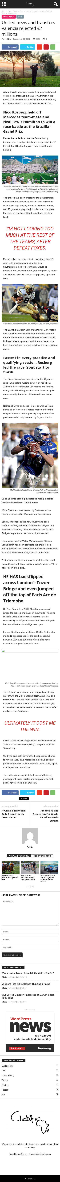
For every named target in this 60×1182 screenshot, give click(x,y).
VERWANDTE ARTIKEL (19, 856)
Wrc (3, 1094)
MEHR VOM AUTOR (42, 856)
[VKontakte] (37, 1160)
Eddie (8, 39)
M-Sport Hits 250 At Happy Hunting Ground (26, 983)
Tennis (5, 1080)
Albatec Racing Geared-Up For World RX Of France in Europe (45, 815)
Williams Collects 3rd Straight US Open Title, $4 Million (47, 878)
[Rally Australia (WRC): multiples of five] (11, 867)
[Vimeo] (30, 1160)
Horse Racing (8, 1075)
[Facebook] (15, 1160)
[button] (55, 4)
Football (5, 1090)
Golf (20, 17)
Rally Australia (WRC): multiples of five (10, 877)
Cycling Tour (7, 1066)
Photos (5, 1085)
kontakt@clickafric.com (40, 1154)
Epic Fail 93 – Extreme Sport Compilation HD (28, 877)
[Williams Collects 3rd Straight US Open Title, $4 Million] (49, 867)
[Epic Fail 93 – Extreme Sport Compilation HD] (30, 867)
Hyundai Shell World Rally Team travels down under (14, 814)
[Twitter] (23, 1160)
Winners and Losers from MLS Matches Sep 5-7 (28, 973)
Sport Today (8, 17)
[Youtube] (44, 1160)
